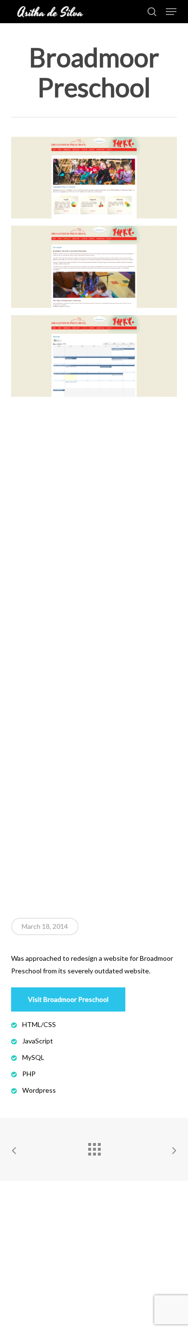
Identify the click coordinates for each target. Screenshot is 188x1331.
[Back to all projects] (94, 1147)
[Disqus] (93, 525)
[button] (171, 11)
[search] (152, 11)
